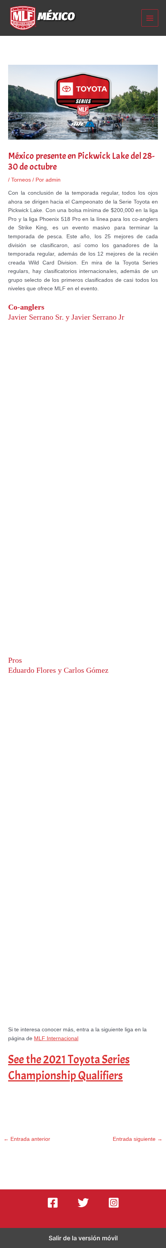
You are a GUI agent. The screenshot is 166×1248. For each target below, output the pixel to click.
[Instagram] (113, 1202)
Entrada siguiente (138, 1139)
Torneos (21, 180)
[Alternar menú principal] (150, 18)
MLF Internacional (56, 1038)
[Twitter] (83, 1202)
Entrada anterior (26, 1139)
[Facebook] (52, 1202)
